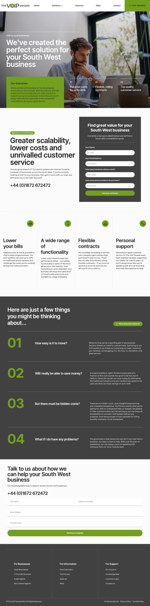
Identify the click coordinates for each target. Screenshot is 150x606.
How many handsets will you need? (100, 169)
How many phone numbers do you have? (102, 180)
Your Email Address (93, 158)
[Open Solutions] (62, 5)
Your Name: (90, 147)
